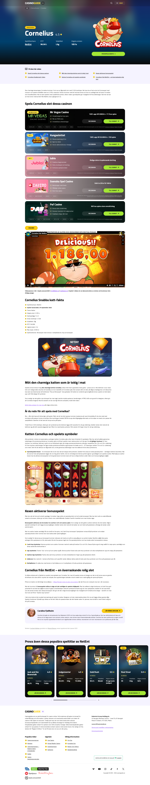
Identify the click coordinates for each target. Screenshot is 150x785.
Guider (29, 754)
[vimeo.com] (93, 769)
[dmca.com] (40, 768)
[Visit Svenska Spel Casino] (37, 186)
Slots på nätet (35, 8)
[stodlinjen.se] (45, 773)
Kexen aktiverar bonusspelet (104, 73)
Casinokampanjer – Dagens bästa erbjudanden (33, 749)
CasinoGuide (27, 8)
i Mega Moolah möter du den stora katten (65, 582)
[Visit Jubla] (37, 162)
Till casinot (113, 121)
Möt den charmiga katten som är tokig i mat (75, 73)
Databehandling (72, 750)
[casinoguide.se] (33, 777)
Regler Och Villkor (73, 746)
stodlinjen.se (107, 126)
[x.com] (123, 769)
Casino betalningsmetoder (33, 758)
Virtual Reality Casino (53, 743)
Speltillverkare (52, 746)
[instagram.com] (105, 769)
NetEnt (28, 44)
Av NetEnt (30, 678)
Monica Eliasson (52, 628)
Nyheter (29, 743)
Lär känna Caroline (111, 611)
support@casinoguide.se (99, 724)
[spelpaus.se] (31, 773)
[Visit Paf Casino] (37, 209)
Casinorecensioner (33, 740)
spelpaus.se (112, 126)
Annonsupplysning (97, 731)
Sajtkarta (50, 750)
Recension (92, 121)
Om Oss (69, 740)
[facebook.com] (117, 769)
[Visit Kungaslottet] (37, 139)
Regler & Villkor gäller (118, 126)
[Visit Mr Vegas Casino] (37, 116)
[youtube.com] (99, 769)
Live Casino (50, 740)
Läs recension (39, 693)
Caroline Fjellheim (35, 628)
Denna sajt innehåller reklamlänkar (102, 727)
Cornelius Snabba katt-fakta (36, 77)
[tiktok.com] (111, 769)
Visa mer (31, 228)
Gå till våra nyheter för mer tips (34, 405)
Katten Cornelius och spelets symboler (74, 77)
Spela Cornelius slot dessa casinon (38, 73)
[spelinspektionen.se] (27, 768)
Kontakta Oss (71, 743)
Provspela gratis (108, 54)
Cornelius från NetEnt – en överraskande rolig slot (110, 78)
